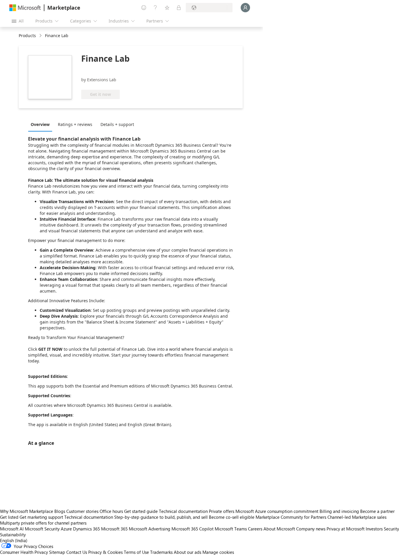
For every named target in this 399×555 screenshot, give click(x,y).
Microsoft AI (12, 529)
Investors (374, 529)
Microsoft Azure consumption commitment (277, 511)
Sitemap (57, 552)
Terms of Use (136, 552)
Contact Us (76, 552)
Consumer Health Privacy (24, 552)
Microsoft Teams (231, 529)
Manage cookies (218, 552)
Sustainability (13, 534)
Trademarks (161, 552)
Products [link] (27, 35)
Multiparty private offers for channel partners (43, 523)
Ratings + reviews (75, 124)
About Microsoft (279, 529)
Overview (40, 124)
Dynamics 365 (86, 529)
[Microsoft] (25, 7)
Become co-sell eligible (231, 517)
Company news (310, 529)
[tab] (41, 124)
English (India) (13, 540)
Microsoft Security (42, 529)
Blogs (59, 511)
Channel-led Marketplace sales (356, 517)
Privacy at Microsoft (346, 529)
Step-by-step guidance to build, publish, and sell (161, 517)
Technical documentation (183, 511)
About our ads (187, 552)
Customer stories (82, 511)
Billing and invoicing (339, 511)
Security (391, 529)
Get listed (9, 517)
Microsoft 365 (114, 529)
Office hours (111, 511)
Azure (66, 529)
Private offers (221, 511)
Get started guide (141, 511)
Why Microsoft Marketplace (26, 511)
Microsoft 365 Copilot (192, 529)
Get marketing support (41, 517)
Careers (255, 529)
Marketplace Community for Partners (291, 517)
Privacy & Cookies (105, 552)
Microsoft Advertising (149, 529)
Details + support (117, 124)
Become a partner (377, 511)
